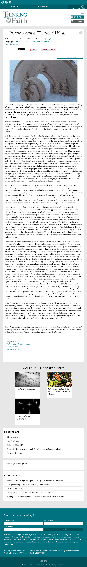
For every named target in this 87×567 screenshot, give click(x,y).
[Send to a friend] (48, 50)
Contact (60, 565)
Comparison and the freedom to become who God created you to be (34, 492)
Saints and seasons (42, 41)
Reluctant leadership (15, 453)
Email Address (10, 520)
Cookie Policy (51, 565)
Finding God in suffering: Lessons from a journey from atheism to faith (35, 496)
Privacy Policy (39, 565)
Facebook (6, 2)
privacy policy (42, 542)
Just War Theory (14, 441)
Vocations (14, 7)
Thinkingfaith (43, 7)
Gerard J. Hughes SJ (47, 39)
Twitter (10, 2)
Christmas (13, 44)
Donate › (78, 17)
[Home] (15, 17)
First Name (49, 520)
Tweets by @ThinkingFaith (15, 463)
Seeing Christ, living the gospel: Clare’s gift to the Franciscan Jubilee (35, 449)
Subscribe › (78, 21)
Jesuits (77, 9)
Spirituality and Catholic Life (24, 41)
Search (2, 2)
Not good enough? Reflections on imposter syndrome (28, 484)
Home (24, 565)
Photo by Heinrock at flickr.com (70, 58)
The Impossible (13, 437)
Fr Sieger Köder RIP (15, 445)
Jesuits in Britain (34, 550)
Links (30, 565)
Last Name (9, 526)
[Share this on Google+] (33, 50)
